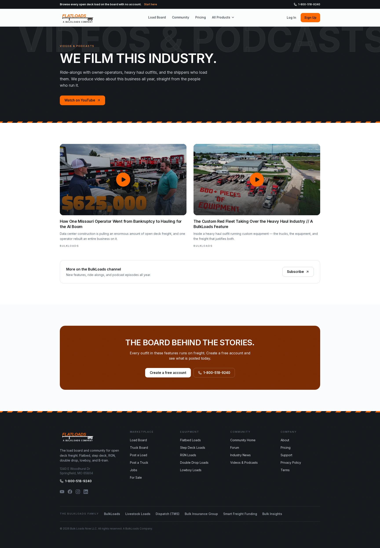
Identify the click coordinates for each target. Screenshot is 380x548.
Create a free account (168, 373)
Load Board (157, 17)
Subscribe (295, 272)
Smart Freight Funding (240, 514)
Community (180, 17)
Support (286, 455)
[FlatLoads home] (78, 17)
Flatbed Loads (190, 440)
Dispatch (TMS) (167, 514)
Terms (285, 470)
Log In (291, 17)
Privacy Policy (291, 462)
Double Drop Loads (194, 462)
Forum (234, 447)
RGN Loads (188, 455)
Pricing (200, 17)
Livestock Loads (137, 514)
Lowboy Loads (190, 470)
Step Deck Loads (192, 447)
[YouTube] (62, 491)
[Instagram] (78, 491)
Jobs (133, 470)
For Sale (136, 477)
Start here (150, 4)
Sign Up (310, 17)
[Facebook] (70, 491)
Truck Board (139, 447)
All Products (221, 17)
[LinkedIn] (86, 491)
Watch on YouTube (79, 100)
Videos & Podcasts (244, 462)
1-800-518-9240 (309, 4)
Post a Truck (139, 462)
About (285, 440)
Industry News (240, 455)
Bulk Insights (272, 514)
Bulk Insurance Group (201, 514)
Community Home (243, 440)
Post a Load (138, 455)
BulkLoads (112, 514)
